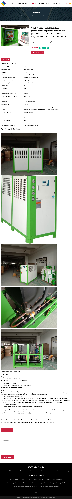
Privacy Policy (65, 471)
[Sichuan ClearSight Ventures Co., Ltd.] (3, 3)
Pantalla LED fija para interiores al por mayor (25, 486)
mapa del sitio (55, 471)
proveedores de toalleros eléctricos (49, 486)
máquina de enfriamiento (38, 15)
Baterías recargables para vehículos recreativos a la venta (21, 483)
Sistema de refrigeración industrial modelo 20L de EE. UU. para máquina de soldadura (29, 420)
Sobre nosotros (22, 3)
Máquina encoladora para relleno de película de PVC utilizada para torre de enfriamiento (30, 422)
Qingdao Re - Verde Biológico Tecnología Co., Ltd (52, 483)
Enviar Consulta (38, 52)
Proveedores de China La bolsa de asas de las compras (47, 479)
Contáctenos (56, 3)
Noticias (41, 3)
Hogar (13, 3)
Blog (47, 3)
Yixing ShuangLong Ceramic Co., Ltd (20, 479)
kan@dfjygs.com (52, 497)
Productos (33, 3)
